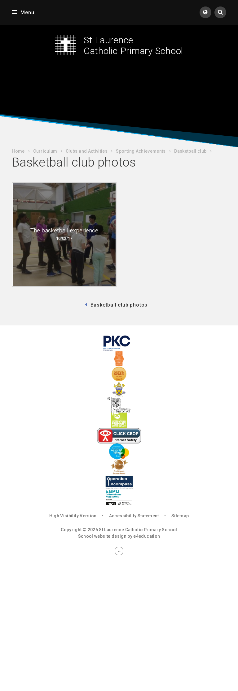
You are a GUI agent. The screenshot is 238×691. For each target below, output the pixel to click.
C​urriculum (45, 151)
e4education (146, 536)
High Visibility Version (73, 515)
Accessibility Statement (134, 515)
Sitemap (180, 515)
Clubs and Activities (87, 151)
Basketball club (190, 151)
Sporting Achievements (140, 151)
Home (18, 151)
